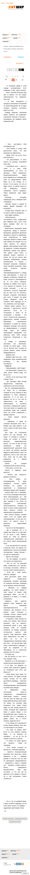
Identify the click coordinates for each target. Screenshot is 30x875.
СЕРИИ (15, 38)
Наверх (25, 873)
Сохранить (21, 57)
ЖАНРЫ (5, 35)
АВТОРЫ (14, 35)
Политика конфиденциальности (18, 872)
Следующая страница (15, 821)
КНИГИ (5, 38)
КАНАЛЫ (5, 41)
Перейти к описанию (8, 818)
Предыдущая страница (20, 818)
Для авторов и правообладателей (18, 870)
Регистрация (9, 3)
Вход (3, 3)
